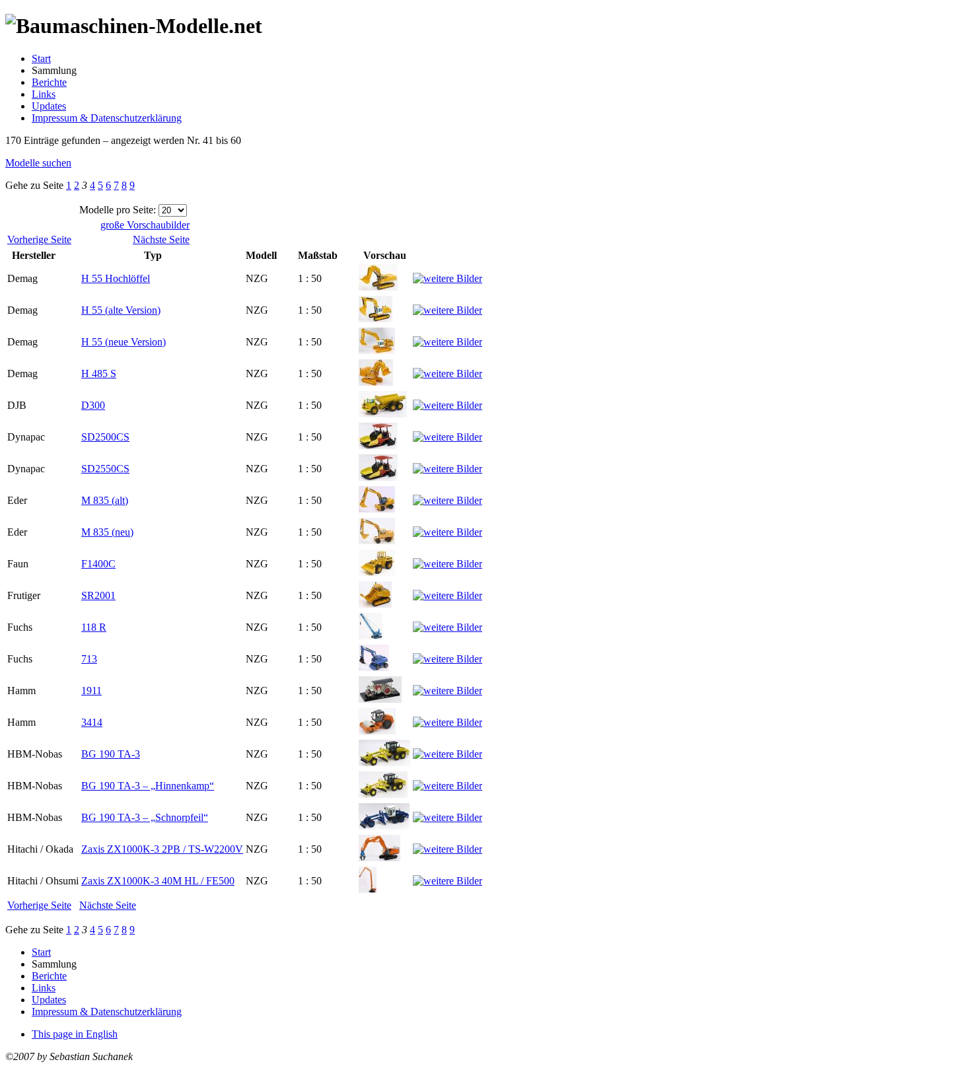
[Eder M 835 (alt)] (377, 509)
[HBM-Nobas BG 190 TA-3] (384, 762)
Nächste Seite (161, 239)
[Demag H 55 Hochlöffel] (378, 287)
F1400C (98, 563)
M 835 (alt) (104, 500)
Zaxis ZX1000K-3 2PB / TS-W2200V (162, 849)
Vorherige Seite (39, 239)
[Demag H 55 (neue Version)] (377, 350)
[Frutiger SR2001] (375, 604)
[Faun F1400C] (377, 572)
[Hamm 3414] (377, 730)
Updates (49, 106)
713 (89, 658)
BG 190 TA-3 (110, 754)
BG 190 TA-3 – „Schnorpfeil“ (144, 817)
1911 (91, 690)
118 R (93, 627)
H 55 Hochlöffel (115, 278)
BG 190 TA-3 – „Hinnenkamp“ (147, 785)
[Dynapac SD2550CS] (378, 477)
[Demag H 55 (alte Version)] (375, 318)
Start (41, 58)
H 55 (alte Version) (121, 310)
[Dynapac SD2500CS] (378, 445)
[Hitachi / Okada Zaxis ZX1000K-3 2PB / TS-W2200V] (379, 857)
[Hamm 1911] (380, 699)
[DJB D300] (383, 413)
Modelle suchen (38, 162)
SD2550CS (105, 468)
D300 (93, 405)
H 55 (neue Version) (123, 341)
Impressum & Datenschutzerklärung (107, 118)
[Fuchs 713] (374, 667)
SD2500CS (105, 437)
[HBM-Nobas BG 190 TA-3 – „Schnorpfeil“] (384, 826)
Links (43, 94)
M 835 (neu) (107, 532)
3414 (91, 722)
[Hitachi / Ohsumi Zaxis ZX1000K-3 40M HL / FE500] (368, 889)
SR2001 (98, 595)
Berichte (49, 82)
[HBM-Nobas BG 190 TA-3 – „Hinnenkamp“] (383, 794)
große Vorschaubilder (145, 225)
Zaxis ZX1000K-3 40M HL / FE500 (157, 880)
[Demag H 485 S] (376, 382)
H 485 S (98, 373)
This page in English (75, 1034)
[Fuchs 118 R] (370, 635)
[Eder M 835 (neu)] (377, 540)
